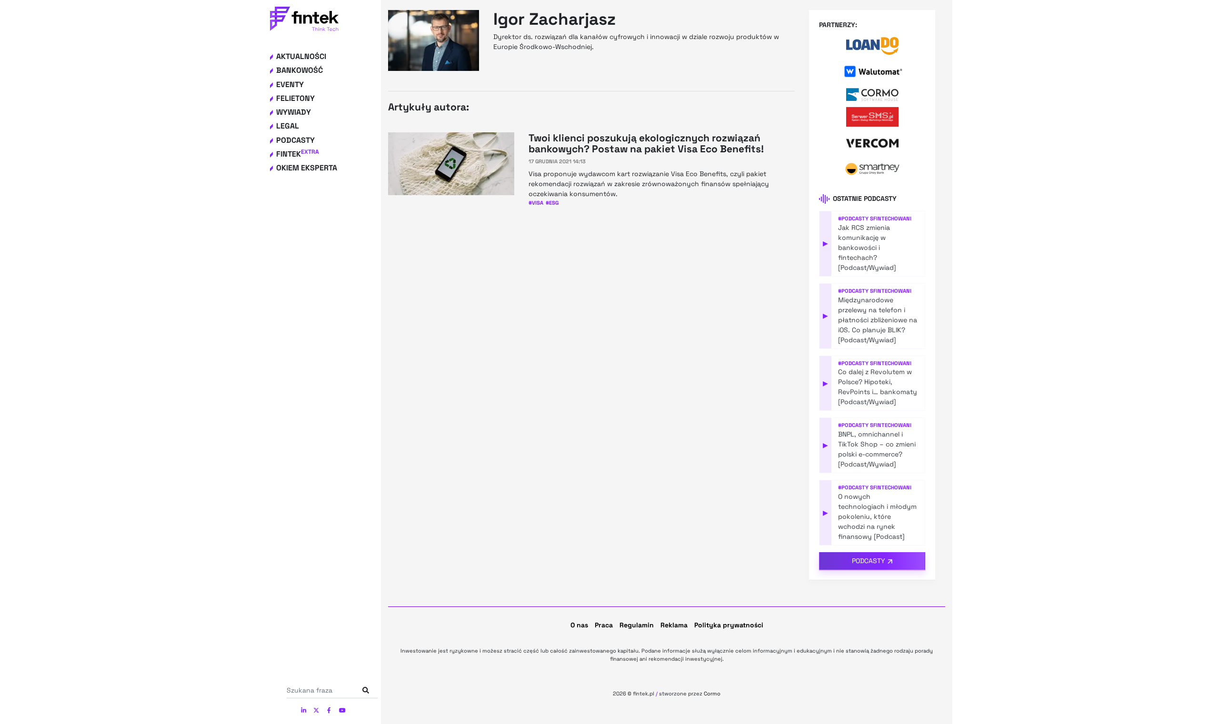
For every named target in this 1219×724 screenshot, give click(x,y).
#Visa (536, 202)
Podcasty (295, 140)
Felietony (295, 98)
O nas (579, 625)
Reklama (674, 625)
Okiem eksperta (306, 168)
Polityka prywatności (728, 625)
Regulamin (636, 625)
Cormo (712, 693)
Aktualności (301, 56)
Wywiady (293, 112)
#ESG (552, 202)
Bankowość (299, 70)
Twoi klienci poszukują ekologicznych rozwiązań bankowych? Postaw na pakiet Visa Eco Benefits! (646, 143)
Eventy (290, 84)
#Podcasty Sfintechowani (874, 218)
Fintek (297, 154)
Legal (287, 126)
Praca (604, 625)
